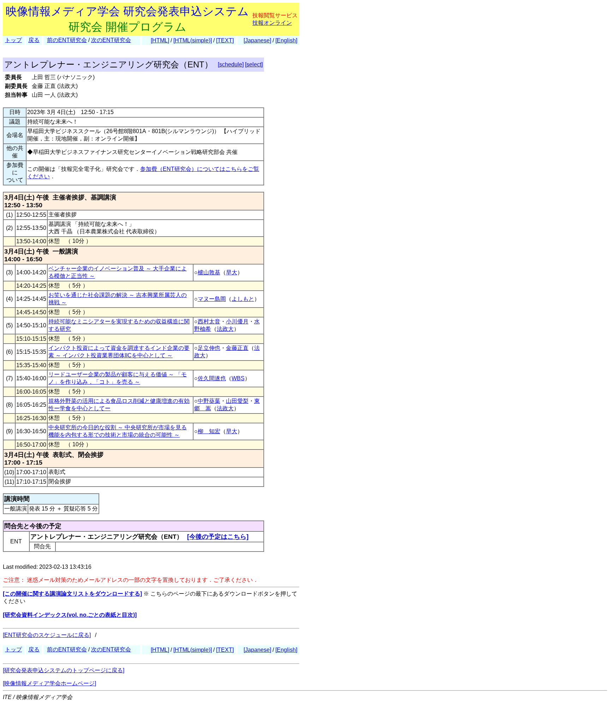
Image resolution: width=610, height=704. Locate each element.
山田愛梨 (237, 401)
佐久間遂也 (212, 378)
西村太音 (209, 321)
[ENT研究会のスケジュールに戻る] (47, 635)
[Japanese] (257, 40)
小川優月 (237, 321)
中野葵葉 (209, 401)
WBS (238, 378)
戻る (34, 40)
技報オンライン (272, 23)
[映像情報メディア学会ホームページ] (49, 683)
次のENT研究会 (111, 40)
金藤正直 (237, 348)
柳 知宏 (209, 431)
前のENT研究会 (67, 40)
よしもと (243, 299)
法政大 (225, 329)
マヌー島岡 (212, 299)
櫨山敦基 (209, 272)
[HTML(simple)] (192, 40)
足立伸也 (209, 348)
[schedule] (231, 64)
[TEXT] (225, 40)
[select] (254, 64)
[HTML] (160, 40)
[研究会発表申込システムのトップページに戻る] (63, 670)
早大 (231, 272)
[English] (286, 40)
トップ (13, 40)
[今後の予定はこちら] (218, 536)
